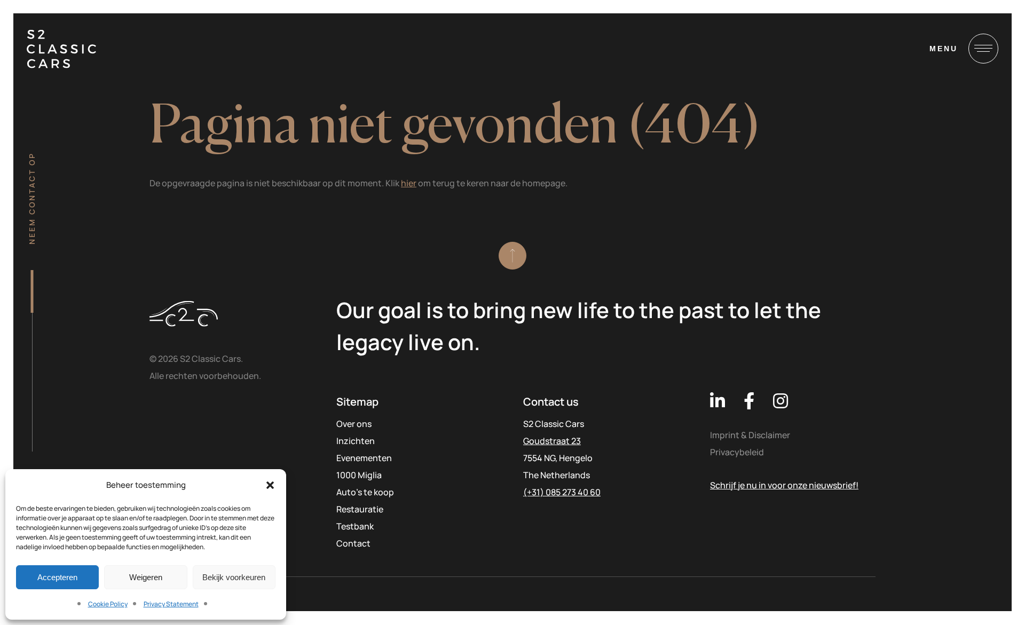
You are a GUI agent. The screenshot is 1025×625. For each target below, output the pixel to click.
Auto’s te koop (365, 492)
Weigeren (145, 577)
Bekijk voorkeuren (233, 577)
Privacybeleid (737, 452)
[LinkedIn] (717, 401)
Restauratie (359, 509)
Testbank (355, 526)
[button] (270, 485)
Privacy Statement (171, 603)
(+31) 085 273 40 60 (562, 492)
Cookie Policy (108, 603)
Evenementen (364, 458)
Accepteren (57, 577)
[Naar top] (512, 256)
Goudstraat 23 (552, 441)
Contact (353, 543)
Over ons (354, 424)
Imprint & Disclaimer (750, 435)
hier (408, 183)
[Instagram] (780, 401)
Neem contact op (32, 198)
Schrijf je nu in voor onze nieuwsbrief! (784, 485)
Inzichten (355, 441)
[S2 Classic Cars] (61, 48)
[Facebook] (749, 401)
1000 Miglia (359, 475)
